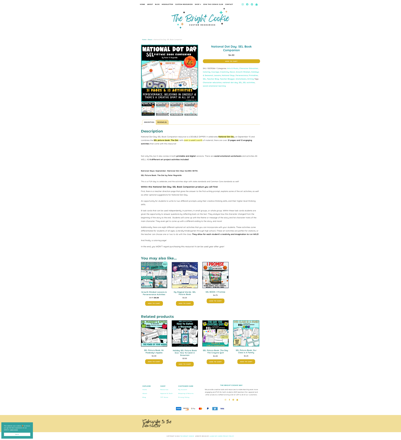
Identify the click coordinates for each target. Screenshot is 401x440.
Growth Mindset (243, 72)
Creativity (224, 72)
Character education (212, 82)
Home (142, 4)
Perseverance (242, 75)
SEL (204, 79)
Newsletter (167, 4)
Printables (253, 75)
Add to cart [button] (154, 303)
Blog (157, 4)
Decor (150, 39)
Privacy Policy (183, 397)
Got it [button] (17, 434)
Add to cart (231, 61)
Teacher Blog (213, 79)
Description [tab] (149, 122)
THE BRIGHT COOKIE (187, 436)
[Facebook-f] (229, 399)
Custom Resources (184, 4)
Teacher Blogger (227, 79)
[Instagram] (242, 4)
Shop (197, 4)
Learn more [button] (14, 430)
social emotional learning (214, 86)
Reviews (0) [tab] (162, 122)
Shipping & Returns (186, 393)
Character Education (248, 68)
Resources (164, 389)
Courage (215, 72)
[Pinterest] (252, 4)
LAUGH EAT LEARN (216, 436)
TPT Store (164, 397)
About (150, 4)
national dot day (230, 82)
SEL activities (249, 82)
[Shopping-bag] (256, 4)
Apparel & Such (166, 393)
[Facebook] (247, 4)
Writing (250, 79)
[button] (194, 48)
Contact (229, 4)
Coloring (206, 72)
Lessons (217, 75)
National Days (228, 75)
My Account (182, 389)
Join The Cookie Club (213, 4)
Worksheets (241, 79)
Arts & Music (232, 68)
